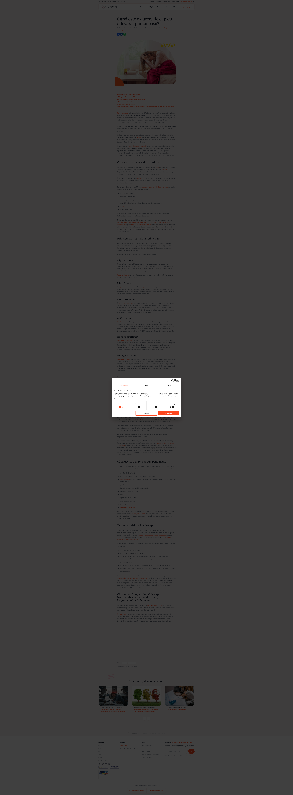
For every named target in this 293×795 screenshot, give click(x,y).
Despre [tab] (169, 385)
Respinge (146, 413)
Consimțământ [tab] (124, 385)
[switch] (138, 407)
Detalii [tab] (146, 385)
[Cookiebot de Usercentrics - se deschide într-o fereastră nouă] (172, 380)
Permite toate (168, 413)
